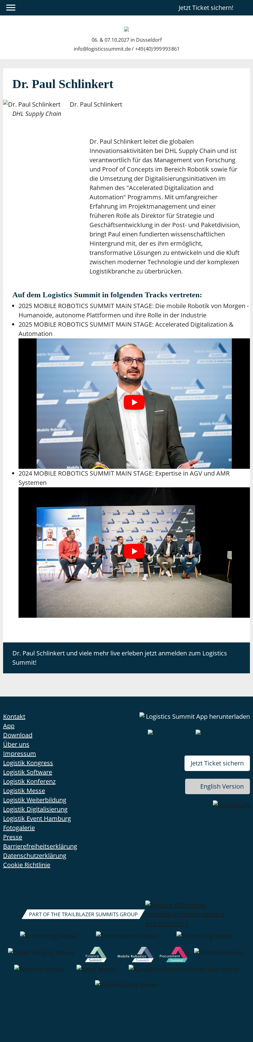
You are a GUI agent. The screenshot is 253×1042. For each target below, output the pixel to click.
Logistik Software (27, 772)
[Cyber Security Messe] (41, 956)
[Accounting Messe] (49, 939)
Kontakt (14, 716)
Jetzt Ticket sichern (217, 763)
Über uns (16, 744)
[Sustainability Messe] (126, 988)
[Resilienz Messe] (39, 972)
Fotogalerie (19, 828)
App (9, 726)
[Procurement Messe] (173, 956)
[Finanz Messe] (96, 956)
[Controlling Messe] (204, 939)
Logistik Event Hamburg (37, 818)
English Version (222, 786)
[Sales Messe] (96, 972)
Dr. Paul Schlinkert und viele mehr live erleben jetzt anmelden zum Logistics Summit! (119, 658)
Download (17, 735)
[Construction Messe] (127, 939)
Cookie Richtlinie (26, 865)
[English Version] (244, 8)
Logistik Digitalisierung (35, 809)
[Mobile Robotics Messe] (135, 956)
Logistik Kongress (28, 763)
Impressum (19, 753)
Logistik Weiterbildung (34, 800)
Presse (12, 837)
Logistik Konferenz (29, 781)
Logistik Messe (24, 790)
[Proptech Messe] (220, 956)
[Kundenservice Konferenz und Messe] (183, 972)
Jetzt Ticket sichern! (206, 7)
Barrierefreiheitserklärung (40, 846)
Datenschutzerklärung (34, 855)
